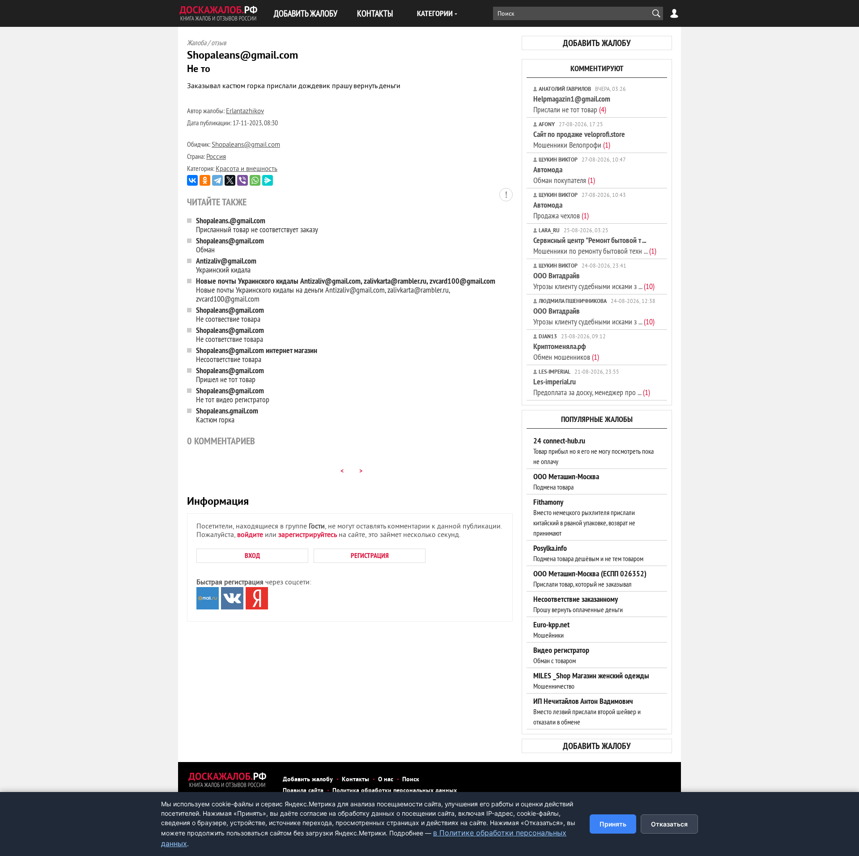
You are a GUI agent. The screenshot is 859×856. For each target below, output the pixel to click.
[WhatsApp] (255, 180)
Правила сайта (303, 791)
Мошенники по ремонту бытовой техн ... (594, 245)
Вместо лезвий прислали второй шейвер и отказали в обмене (587, 711)
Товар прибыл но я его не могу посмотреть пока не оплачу (593, 451)
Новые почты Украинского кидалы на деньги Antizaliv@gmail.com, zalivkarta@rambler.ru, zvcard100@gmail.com (345, 290)
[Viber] (242, 180)
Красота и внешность (246, 169)
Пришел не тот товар (230, 374)
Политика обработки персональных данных (394, 791)
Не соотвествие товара (230, 314)
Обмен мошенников (566, 351)
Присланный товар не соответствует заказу (257, 224)
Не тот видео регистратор (232, 395)
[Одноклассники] (205, 180)
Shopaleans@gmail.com (246, 145)
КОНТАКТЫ (375, 13)
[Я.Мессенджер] (267, 180)
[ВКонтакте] (192, 180)
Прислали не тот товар (571, 104)
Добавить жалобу (308, 780)
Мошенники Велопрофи (579, 139)
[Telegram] (217, 180)
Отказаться (669, 824)
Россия (216, 157)
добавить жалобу (597, 43)
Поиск (410, 780)
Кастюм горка (227, 415)
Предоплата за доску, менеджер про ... (591, 386)
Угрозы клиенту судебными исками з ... (594, 280)
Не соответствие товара (230, 334)
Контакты (355, 780)
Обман (230, 245)
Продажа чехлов (561, 210)
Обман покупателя (564, 174)
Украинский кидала (226, 265)
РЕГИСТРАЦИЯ (370, 555)
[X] (230, 180)
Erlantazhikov (245, 111)
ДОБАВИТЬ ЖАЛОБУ (305, 13)
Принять (613, 824)
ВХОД (252, 555)
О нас (385, 780)
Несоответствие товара (256, 354)
